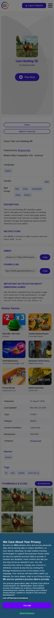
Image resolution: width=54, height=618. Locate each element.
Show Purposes (27, 613)
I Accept (27, 605)
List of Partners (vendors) (15, 598)
